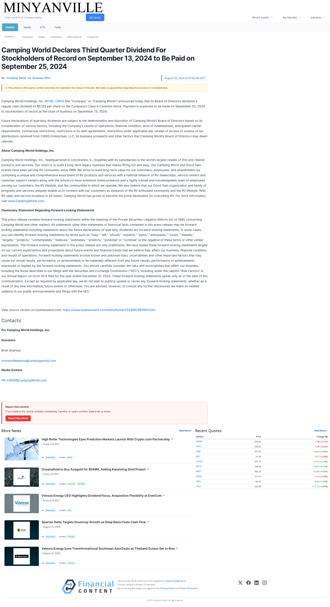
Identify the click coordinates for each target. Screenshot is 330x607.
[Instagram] (264, 586)
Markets (10, 27)
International (74, 36)
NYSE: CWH (54, 101)
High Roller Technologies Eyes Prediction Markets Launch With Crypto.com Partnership (107, 439)
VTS (69, 510)
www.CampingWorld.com (26, 201)
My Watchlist (290, 17)
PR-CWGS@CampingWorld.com (24, 380)
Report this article (18, 418)
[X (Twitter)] (240, 586)
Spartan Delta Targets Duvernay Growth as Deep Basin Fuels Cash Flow (95, 522)
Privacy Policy (167, 588)
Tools (57, 27)
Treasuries (93, 36)
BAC (198, 456)
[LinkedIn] (256, 586)
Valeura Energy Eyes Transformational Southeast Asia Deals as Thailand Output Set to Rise (110, 548)
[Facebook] (248, 586)
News (41, 36)
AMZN (199, 441)
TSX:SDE (71, 537)
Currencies (56, 36)
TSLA (198, 486)
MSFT (198, 471)
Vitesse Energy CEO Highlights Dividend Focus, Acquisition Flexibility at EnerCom (103, 495)
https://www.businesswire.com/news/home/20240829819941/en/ (109, 310)
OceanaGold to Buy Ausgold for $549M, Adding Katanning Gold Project (95, 469)
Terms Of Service (189, 588)
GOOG (199, 461)
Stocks (27, 27)
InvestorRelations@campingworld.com (28, 361)
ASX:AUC (71, 484)
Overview (28, 36)
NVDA (199, 476)
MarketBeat (50, 457)
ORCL (198, 481)
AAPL (198, 446)
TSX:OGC (81, 484)
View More (184, 430)
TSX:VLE (71, 563)
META (198, 466)
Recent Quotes (260, 17)
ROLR (70, 457)
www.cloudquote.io (176, 580)
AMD (198, 451)
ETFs (42, 27)
